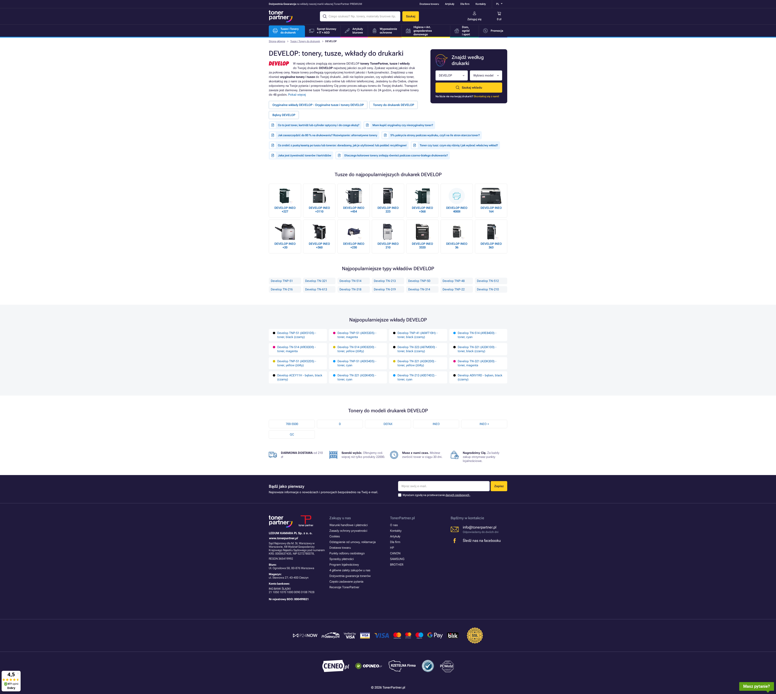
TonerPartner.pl (402, 518)
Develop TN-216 (282, 289)
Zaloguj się (474, 19)
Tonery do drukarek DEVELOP (393, 105)
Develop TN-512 (488, 281)
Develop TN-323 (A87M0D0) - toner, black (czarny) (417, 349)
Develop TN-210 (488, 289)
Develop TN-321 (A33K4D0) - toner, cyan (356, 377)
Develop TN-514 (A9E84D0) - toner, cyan (477, 335)
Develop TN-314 (419, 289)
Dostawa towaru (429, 3)
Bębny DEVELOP (283, 115)
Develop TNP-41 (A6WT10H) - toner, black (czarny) (417, 335)
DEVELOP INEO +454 (353, 209)
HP (392, 548)
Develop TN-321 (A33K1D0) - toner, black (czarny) (477, 349)
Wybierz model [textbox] (483, 75)
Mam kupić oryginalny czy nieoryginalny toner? (402, 125)
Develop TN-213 (385, 281)
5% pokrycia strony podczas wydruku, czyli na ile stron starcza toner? (435, 135)
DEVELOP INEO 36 (456, 245)
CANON (395, 553)
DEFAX (388, 424)
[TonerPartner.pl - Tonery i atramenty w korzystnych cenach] (281, 16)
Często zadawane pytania (346, 581)
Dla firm (464, 3)
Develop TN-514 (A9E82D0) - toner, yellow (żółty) (356, 349)
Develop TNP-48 (454, 281)
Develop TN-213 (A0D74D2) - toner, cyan (416, 377)
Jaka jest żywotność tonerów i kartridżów (304, 155)
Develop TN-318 (350, 289)
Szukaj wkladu (472, 87)
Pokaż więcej (297, 94)
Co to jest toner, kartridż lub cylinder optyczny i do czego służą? (318, 125)
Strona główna (277, 41)
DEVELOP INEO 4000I (456, 209)
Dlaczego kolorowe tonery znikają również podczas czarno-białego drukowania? (396, 155)
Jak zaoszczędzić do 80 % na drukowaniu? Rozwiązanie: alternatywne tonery (327, 135)
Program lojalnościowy (344, 564)
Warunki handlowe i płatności (348, 525)
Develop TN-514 (350, 281)
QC (292, 434)
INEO (436, 424)
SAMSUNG (397, 559)
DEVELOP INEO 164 (491, 209)
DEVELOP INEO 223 (388, 209)
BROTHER (396, 564)
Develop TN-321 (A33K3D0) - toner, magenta (477, 363)
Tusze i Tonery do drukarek (305, 41)
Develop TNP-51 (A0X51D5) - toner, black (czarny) (296, 335)
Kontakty (481, 3)
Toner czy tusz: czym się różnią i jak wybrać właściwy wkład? (459, 145)
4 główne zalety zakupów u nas (349, 570)
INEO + (484, 424)
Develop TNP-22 (454, 289)
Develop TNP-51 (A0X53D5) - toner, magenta (356, 335)
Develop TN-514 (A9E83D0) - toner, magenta (296, 349)
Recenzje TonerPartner (344, 587)
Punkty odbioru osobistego (347, 553)
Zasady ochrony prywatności (348, 531)
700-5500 (292, 424)
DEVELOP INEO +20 (285, 245)
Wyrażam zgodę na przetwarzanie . (437, 495)
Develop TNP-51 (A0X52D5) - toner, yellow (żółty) (296, 363)
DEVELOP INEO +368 (422, 209)
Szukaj (410, 16)
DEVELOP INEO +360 (319, 245)
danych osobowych (457, 495)
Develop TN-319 (385, 289)
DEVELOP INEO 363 (491, 245)
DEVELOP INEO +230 (353, 245)
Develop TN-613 (316, 289)
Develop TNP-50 (419, 281)
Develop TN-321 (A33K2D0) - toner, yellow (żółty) (416, 363)
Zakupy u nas (340, 518)
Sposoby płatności (341, 559)
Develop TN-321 (316, 281)
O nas (394, 525)
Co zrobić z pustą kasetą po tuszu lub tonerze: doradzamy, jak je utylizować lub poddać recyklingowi (342, 145)
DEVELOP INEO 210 (388, 245)
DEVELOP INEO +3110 (319, 209)
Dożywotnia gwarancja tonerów (350, 576)
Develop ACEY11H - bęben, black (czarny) (299, 377)
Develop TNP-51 (282, 281)
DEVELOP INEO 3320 (422, 245)
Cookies (334, 536)
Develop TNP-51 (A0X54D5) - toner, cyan (356, 363)
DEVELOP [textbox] (445, 75)
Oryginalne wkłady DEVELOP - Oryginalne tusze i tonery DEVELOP (318, 105)
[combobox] (451, 75)
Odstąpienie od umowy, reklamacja (352, 542)
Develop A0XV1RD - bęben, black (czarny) (480, 377)
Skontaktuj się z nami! (486, 96)
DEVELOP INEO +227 (285, 209)
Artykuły (449, 3)
